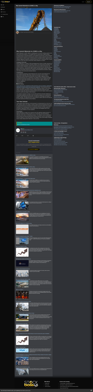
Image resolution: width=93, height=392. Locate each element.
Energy (55, 52)
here (74, 386)
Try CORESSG (56, 93)
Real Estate (56, 57)
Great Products (56, 64)
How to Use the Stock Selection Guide (60, 105)
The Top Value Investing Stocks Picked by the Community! (63, 125)
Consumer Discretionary (58, 56)
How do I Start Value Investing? (59, 133)
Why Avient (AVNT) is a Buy (21, 246)
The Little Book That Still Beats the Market (60, 129)
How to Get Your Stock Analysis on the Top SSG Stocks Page (63, 101)
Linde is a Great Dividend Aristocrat (23, 268)
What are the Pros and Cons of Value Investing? (61, 134)
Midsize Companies (57, 32)
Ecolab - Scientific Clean (20, 347)
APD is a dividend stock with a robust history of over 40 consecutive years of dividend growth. (32, 334)
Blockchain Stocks (57, 70)
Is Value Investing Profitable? (58, 135)
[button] (7, 5)
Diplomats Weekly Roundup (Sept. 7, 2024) (24, 236)
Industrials (55, 34)
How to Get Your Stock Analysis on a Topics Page (61, 7)
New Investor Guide (57, 71)
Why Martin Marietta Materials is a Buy (23, 301)
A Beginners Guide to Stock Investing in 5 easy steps (62, 10)
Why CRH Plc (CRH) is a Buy (21, 200)
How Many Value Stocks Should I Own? (60, 143)
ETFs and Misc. (56, 58)
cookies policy (27, 390)
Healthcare (55, 37)
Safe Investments (57, 67)
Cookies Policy (47, 383)
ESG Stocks (56, 66)
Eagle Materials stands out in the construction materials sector (28, 190)
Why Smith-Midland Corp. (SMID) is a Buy (24, 223)
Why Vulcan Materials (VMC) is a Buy (23, 279)
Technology (56, 36)
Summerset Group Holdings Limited (27, 129)
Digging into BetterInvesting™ (58, 90)
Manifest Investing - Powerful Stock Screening (61, 97)
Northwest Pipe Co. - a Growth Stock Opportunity (25, 178)
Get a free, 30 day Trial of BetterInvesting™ (60, 89)
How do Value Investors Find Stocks (59, 141)
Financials (55, 35)
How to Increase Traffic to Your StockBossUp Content (62, 6)
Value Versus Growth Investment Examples (61, 142)
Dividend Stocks (56, 30)
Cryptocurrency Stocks (57, 69)
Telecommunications (57, 38)
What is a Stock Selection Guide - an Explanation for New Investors (64, 104)
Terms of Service (47, 386)
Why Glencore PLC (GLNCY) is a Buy (23, 367)
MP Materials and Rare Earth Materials (23, 259)
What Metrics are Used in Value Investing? (60, 144)
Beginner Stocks (56, 65)
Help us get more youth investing (59, 96)
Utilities (55, 53)
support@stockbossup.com (70, 383)
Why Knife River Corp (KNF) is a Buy (23, 211)
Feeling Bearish (56, 29)
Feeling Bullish (56, 28)
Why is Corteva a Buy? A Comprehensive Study (25, 313)
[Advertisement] (34, 41)
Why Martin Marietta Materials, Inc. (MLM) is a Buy (25, 155)
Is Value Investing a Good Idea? (59, 132)
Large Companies (56, 31)
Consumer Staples (57, 55)
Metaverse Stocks (57, 68)
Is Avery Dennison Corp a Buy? (22, 323)
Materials (55, 54)
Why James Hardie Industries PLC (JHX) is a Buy (25, 166)
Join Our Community (34, 149)
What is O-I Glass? (19, 289)
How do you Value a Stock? (58, 138)
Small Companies (56, 33)
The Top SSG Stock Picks (58, 100)
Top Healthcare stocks (25, 124)
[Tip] (33, 135)
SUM (21, 128)
